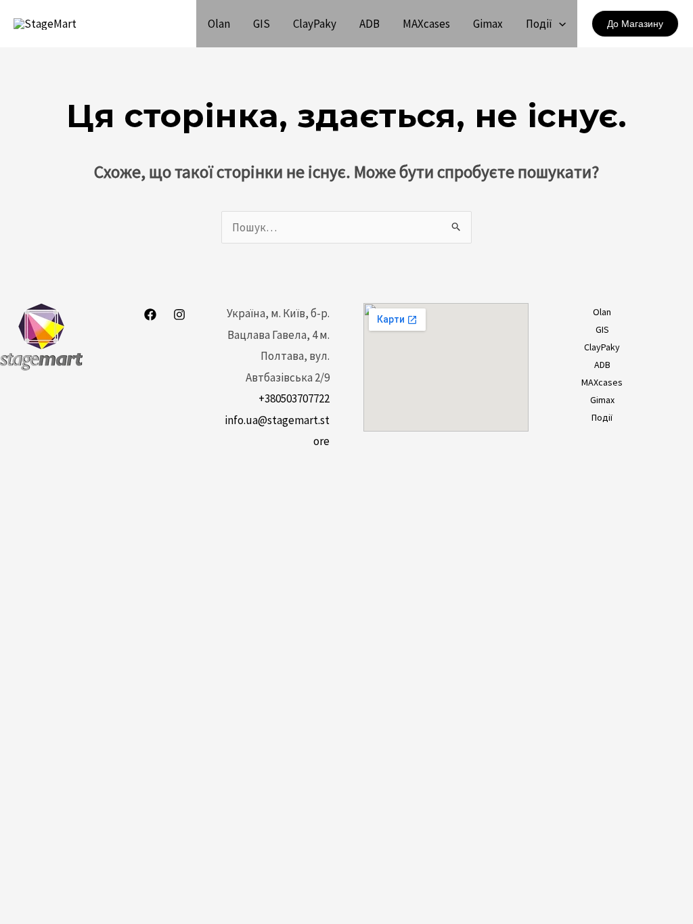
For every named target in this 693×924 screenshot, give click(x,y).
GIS (261, 23)
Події (539, 23)
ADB (369, 23)
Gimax (488, 23)
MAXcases (426, 23)
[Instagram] (179, 314)
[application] (559, 23)
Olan (219, 23)
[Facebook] (150, 314)
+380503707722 (294, 398)
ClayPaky (314, 23)
